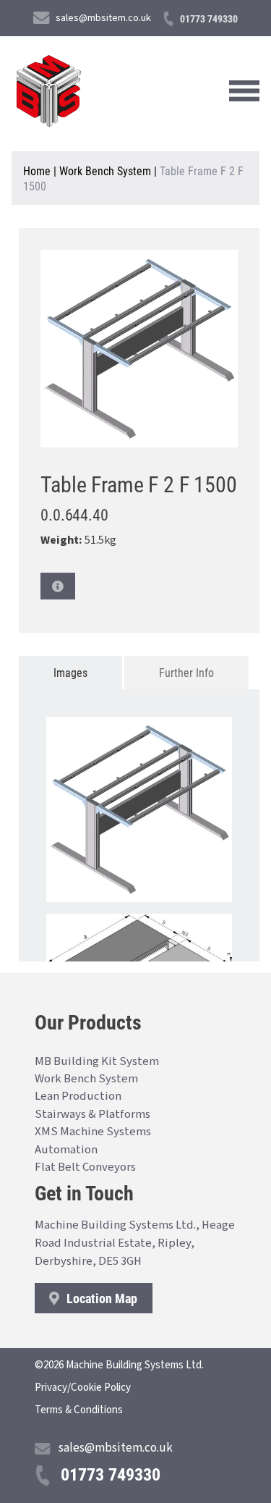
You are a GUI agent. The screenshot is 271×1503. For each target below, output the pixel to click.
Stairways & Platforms (92, 1114)
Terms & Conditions (79, 1410)
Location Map (100, 1298)
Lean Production (78, 1096)
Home (37, 170)
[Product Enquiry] (57, 586)
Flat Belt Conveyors (85, 1167)
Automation (66, 1149)
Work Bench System (105, 170)
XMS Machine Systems (93, 1131)
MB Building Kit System (97, 1061)
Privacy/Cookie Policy (83, 1387)
